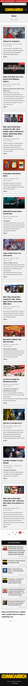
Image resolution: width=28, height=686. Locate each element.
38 (23, 532)
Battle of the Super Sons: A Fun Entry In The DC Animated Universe (13, 79)
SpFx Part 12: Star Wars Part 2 (12, 423)
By (7, 44)
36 (16, 532)
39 (9, 534)
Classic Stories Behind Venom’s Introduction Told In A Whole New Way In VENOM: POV (16, 603)
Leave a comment (7, 46)
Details (5, 56)
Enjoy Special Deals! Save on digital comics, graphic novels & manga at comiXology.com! (13, 614)
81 (15, 534)
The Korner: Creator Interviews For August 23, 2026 (16, 561)
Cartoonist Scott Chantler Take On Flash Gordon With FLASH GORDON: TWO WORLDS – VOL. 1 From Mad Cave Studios (16, 591)
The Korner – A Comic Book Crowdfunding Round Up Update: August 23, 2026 (15, 580)
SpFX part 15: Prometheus (11, 41)
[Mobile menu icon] (26, 10)
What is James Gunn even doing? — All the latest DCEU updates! (15, 570)
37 (20, 532)
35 (13, 532)
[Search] (25, 4)
